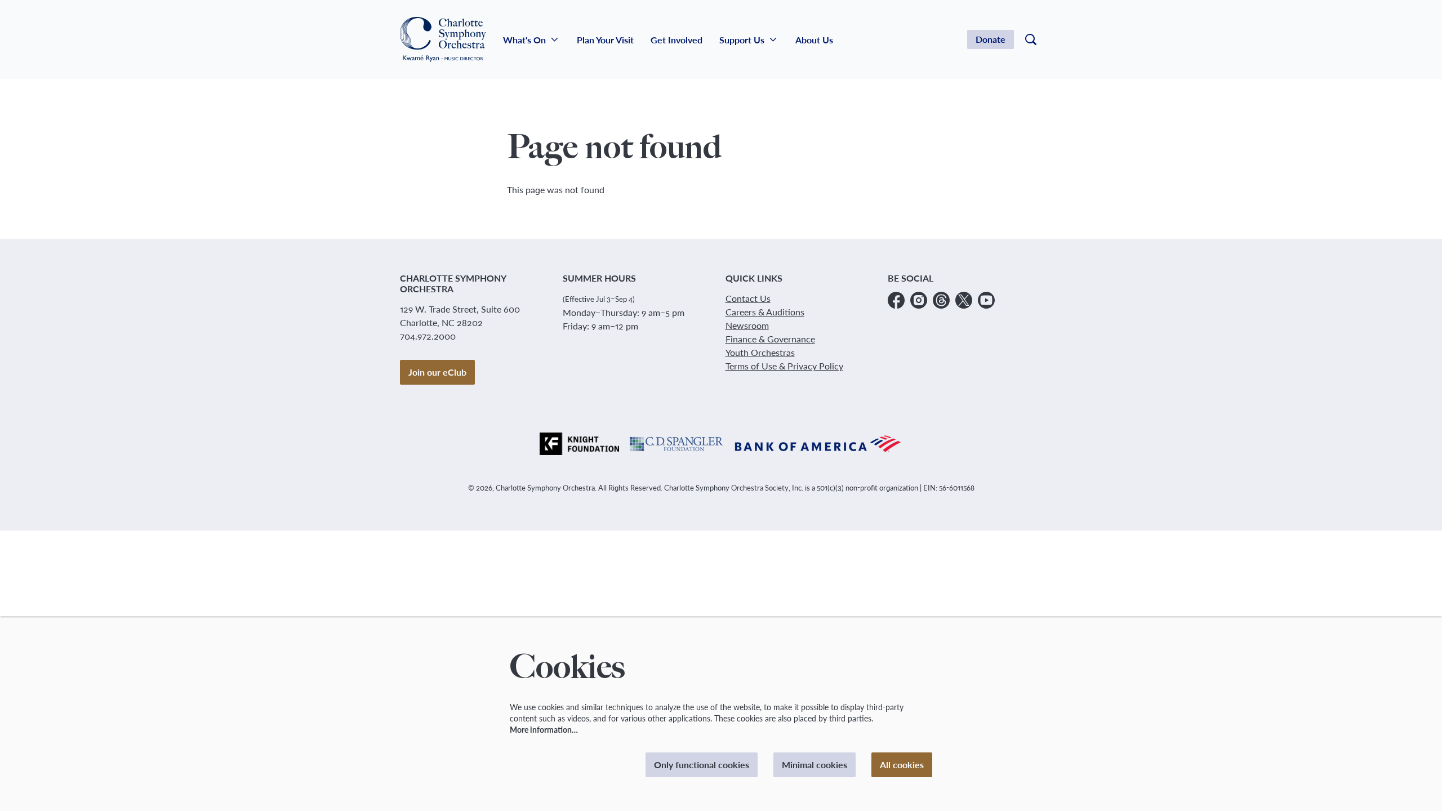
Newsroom (747, 325)
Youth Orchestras (760, 352)
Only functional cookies (701, 764)
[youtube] (986, 300)
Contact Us (748, 298)
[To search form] (1030, 39)
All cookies (902, 764)
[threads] (941, 300)
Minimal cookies (814, 764)
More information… (544, 729)
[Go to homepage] (443, 39)
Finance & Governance (770, 338)
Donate (990, 39)
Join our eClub (437, 372)
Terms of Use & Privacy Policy (784, 365)
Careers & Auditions (765, 311)
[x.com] (963, 300)
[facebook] (896, 300)
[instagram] (918, 300)
